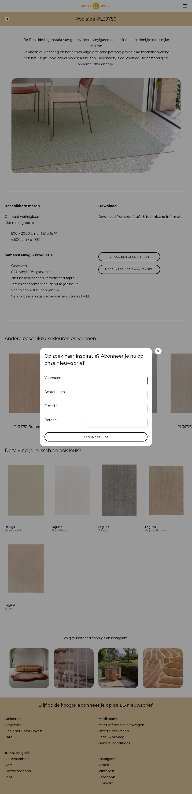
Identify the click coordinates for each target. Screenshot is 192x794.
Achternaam (54, 392)
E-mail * (50, 406)
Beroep (50, 420)
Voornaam (52, 378)
